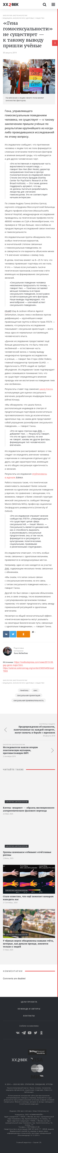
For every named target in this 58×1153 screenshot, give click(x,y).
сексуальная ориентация (28, 695)
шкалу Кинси (46, 389)
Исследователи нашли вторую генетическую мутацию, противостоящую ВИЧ (20, 750)
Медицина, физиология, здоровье (18, 18)
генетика (24, 690)
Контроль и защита (47, 724)
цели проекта (29, 1002)
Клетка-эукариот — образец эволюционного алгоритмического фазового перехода (28, 809)
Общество (39, 18)
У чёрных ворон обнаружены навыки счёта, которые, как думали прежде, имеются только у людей (28, 943)
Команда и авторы (29, 1009)
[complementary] (57, 581)
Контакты (29, 1016)
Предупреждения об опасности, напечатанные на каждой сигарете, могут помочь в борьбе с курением (34, 729)
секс (35, 690)
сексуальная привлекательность (29, 700)
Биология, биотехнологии (15, 15)
